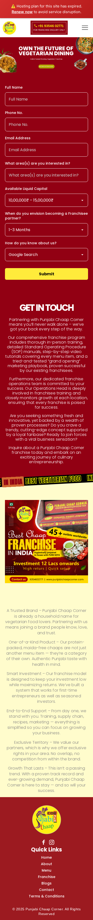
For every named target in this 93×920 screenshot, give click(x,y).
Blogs (46, 883)
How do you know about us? (31, 243)
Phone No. (14, 112)
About (46, 863)
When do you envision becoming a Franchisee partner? (46, 216)
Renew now (22, 11)
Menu (46, 870)
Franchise (46, 876)
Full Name (14, 87)
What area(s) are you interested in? (37, 163)
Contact (46, 889)
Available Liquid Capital (26, 188)
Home (46, 857)
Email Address (18, 138)
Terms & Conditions (46, 896)
